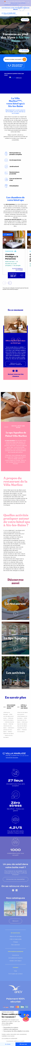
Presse (15, 942)
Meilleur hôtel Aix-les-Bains (8, 732)
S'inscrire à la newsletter (15, 879)
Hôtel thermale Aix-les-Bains (22, 720)
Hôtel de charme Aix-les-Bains (8, 725)
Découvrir (15, 921)
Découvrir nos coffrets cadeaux (15, 363)
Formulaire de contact (16, 973)
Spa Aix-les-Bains (22, 725)
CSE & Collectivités (15, 939)
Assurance (15, 955)
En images (25, 50)
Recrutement (15, 944)
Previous (5, 239)
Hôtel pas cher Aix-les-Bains (8, 719)
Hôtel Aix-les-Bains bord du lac (8, 716)
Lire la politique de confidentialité (9, 1038)
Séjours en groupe (15, 936)
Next (23, 239)
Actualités (25, 19)
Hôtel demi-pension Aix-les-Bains (8, 729)
